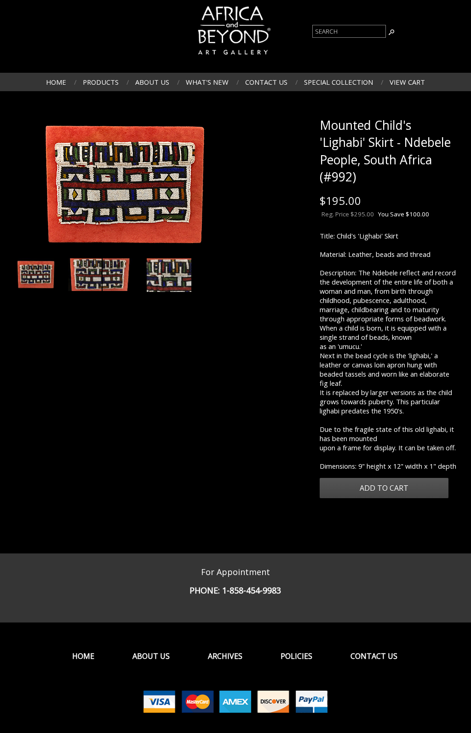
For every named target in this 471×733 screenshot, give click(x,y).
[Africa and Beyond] (233, 56)
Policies (296, 656)
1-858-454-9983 (251, 590)
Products (101, 82)
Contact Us (266, 82)
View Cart (407, 82)
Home (56, 82)
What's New (207, 82)
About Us (152, 82)
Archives (225, 656)
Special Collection (338, 82)
